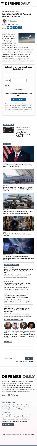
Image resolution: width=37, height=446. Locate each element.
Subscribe (12, 405)
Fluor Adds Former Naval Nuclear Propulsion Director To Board (23, 133)
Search (28, 358)
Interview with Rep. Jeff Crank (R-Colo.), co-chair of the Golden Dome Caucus (17, 284)
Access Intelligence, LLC (14, 435)
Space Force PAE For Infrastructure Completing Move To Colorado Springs (17, 165)
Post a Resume (29, 361)
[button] (2, 3)
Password (7, 80)
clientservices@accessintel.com (22, 104)
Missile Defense (8, 254)
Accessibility (27, 407)
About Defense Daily (23, 405)
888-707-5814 (13, 105)
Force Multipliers (8, 331)
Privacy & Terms (17, 407)
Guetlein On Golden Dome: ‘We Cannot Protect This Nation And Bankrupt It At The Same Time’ (18, 270)
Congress (6, 306)
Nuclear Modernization (10, 11)
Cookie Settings (6, 407)
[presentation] (8, 325)
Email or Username (10, 73)
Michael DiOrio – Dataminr (15, 334)
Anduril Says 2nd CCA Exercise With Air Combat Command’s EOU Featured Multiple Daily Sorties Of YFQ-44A (18, 189)
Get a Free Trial (18, 99)
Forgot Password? (18, 89)
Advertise (4, 405)
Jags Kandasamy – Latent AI (31, 334)
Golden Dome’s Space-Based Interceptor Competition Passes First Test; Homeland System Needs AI (18, 258)
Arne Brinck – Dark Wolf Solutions (23, 334)
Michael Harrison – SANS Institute (7, 335)
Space (4, 163)
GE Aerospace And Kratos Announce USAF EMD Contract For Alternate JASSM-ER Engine (17, 212)
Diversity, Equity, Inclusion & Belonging (13, 409)
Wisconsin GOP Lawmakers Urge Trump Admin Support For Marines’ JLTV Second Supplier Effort (17, 309)
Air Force (6, 185)
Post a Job (19, 361)
